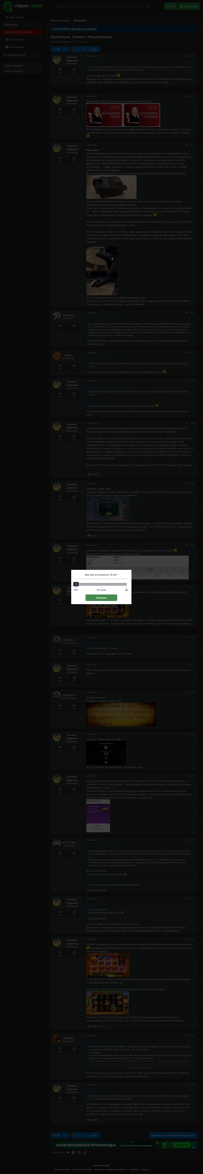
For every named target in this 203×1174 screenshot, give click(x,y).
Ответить (101, 597)
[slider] (76, 584)
